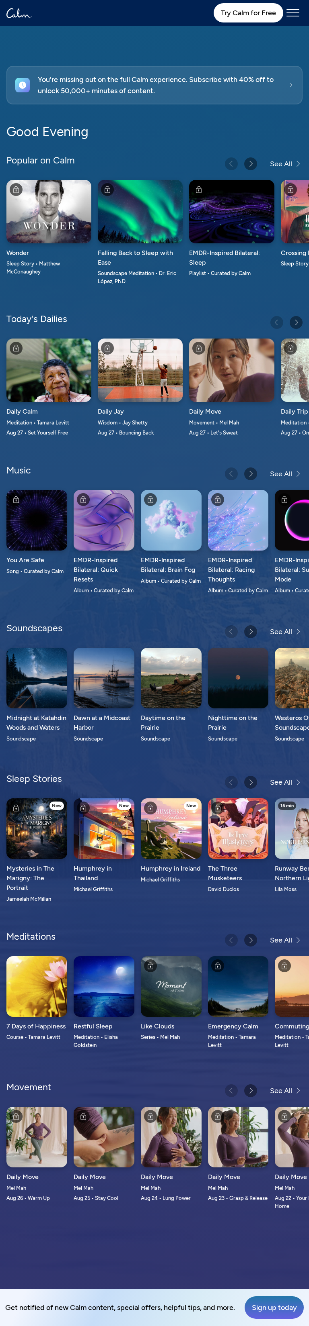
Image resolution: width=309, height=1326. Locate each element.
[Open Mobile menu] (293, 12)
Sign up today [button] (274, 1307)
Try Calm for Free (248, 12)
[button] (154, 85)
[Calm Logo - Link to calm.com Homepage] (19, 13)
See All (281, 163)
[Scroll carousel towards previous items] (231, 163)
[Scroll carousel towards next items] (250, 163)
